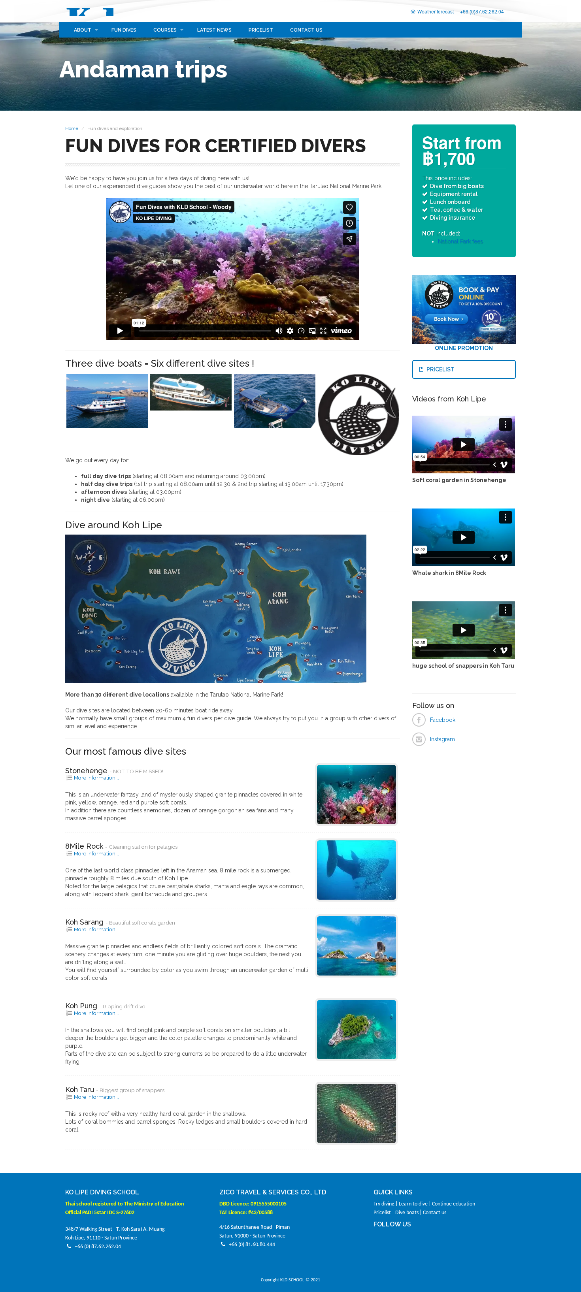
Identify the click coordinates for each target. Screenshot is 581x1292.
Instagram (442, 739)
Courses (165, 30)
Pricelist (261, 30)
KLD (89, 11)
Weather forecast (435, 11)
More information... (96, 777)
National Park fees (460, 241)
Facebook (442, 720)
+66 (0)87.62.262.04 (482, 11)
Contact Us (306, 30)
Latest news (214, 30)
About (82, 30)
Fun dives (123, 30)
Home (71, 128)
